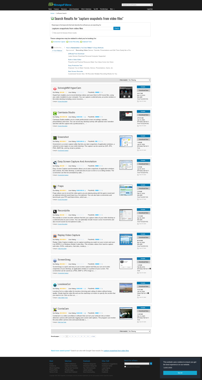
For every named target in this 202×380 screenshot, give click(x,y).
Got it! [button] (180, 373)
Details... (143, 87)
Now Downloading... (89, 372)
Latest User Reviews (71, 366)
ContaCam (63, 308)
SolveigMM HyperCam (69, 88)
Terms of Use (53, 372)
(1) (85, 117)
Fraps (61, 186)
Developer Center (107, 366)
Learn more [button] (168, 367)
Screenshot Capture (59, 42)
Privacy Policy (53, 370)
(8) (85, 313)
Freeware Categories (89, 364)
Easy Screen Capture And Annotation (77, 161)
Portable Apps (69, 370)
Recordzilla (64, 210)
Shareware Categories (90, 366)
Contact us (52, 366)
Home (52, 13)
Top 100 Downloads (89, 368)
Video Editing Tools (63, 297)
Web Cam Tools (62, 322)
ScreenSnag (64, 259)
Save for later (142, 101)
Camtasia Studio (66, 112)
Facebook (105, 372)
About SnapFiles (54, 368)
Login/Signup (106, 368)
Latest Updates (88, 370)
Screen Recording (73, 42)
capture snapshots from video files (116, 351)
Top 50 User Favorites (71, 368)
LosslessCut (64, 284)
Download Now (143, 90)
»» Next (93, 336)
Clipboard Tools (87, 42)
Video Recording (62, 248)
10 (88, 336)
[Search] (150, 4)
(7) (85, 288)
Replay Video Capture (69, 235)
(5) (85, 141)
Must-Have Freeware (71, 372)
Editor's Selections (70, 364)
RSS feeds (105, 370)
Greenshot (63, 137)
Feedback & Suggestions (109, 364)
